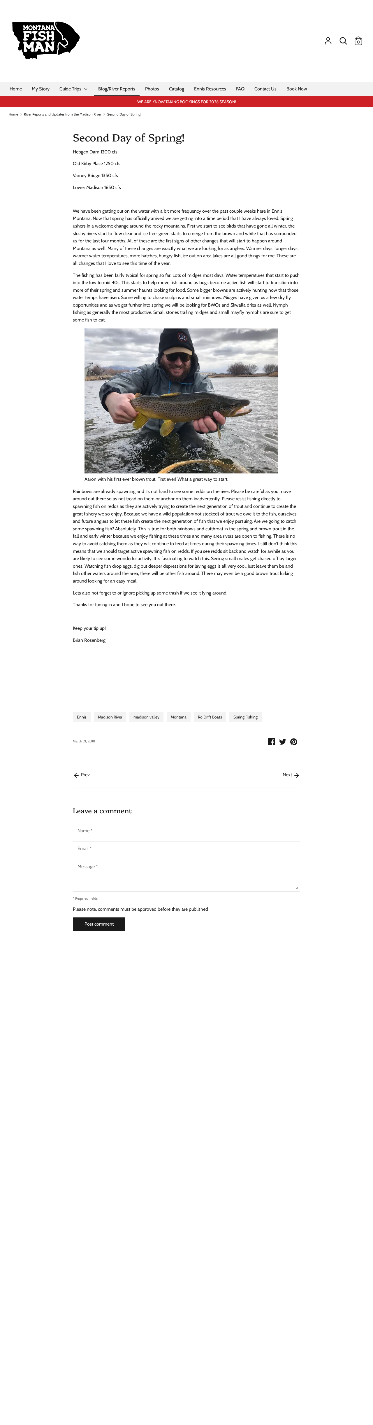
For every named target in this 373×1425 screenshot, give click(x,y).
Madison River (110, 717)
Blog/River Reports (116, 89)
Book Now (296, 89)
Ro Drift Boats (210, 717)
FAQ (240, 89)
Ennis (82, 717)
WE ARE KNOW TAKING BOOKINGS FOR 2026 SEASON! (186, 101)
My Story (41, 89)
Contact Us (265, 89)
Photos (152, 89)
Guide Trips (70, 89)
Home (16, 89)
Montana (178, 717)
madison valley (146, 717)
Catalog (176, 89)
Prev (85, 774)
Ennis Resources (210, 89)
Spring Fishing (245, 717)
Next (288, 774)
